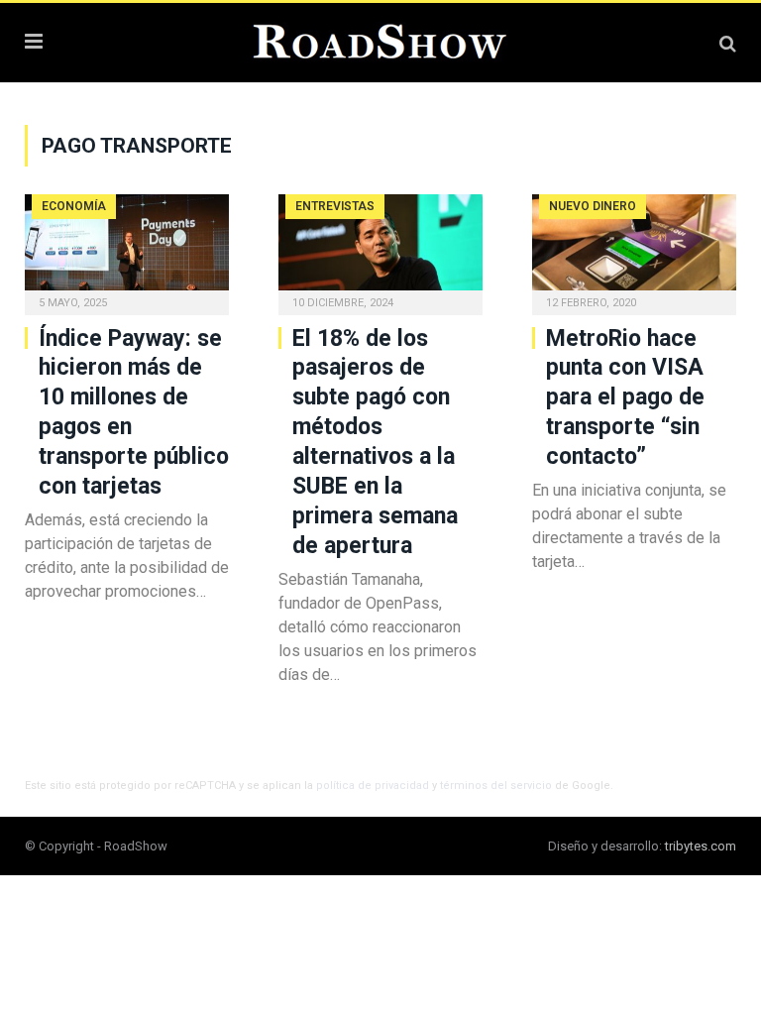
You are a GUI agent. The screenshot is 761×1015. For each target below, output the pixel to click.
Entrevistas (335, 206)
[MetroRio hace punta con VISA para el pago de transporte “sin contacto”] (634, 248)
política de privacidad (372, 785)
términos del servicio (496, 785)
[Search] (727, 43)
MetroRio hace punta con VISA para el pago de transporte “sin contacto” (625, 398)
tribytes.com (700, 846)
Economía (74, 206)
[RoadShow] (380, 39)
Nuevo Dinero (592, 206)
